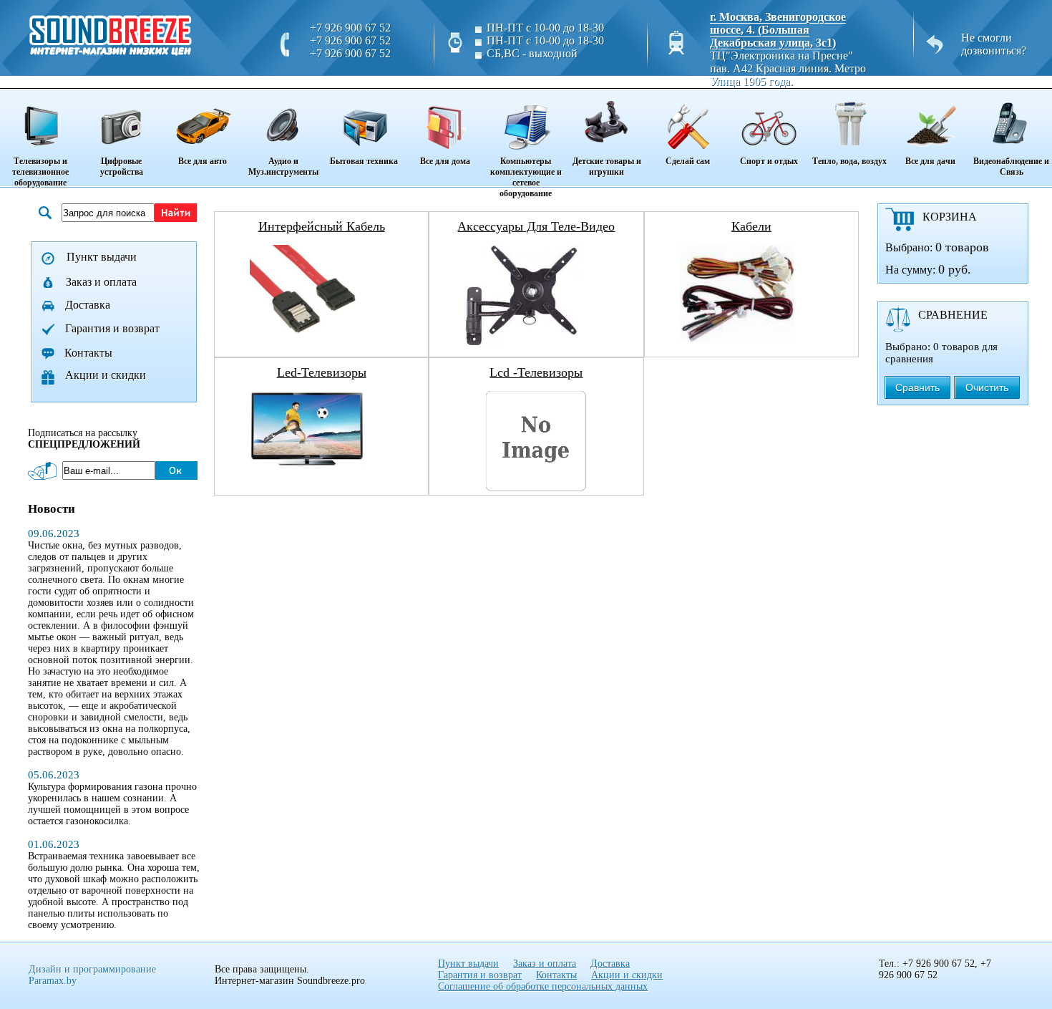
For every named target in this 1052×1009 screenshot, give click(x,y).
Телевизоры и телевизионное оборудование (40, 172)
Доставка (87, 305)
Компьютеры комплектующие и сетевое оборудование (526, 177)
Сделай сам (688, 161)
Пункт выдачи (102, 257)
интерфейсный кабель (321, 226)
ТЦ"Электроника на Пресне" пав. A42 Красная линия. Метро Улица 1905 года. (788, 68)
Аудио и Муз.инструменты (283, 166)
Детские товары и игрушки (607, 166)
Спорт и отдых (769, 161)
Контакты (88, 353)
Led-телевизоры (321, 372)
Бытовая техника (364, 161)
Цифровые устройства (121, 166)
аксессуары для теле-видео (536, 226)
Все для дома (445, 161)
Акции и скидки (105, 375)
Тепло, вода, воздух (849, 161)
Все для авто (202, 161)
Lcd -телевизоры (536, 372)
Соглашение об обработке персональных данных (543, 986)
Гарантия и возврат (112, 328)
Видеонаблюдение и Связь (1011, 166)
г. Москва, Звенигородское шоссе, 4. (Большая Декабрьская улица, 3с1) (778, 30)
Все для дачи (930, 161)
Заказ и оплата (101, 282)
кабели (751, 226)
